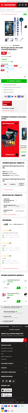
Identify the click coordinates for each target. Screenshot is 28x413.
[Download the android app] (6, 395)
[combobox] (15, 10)
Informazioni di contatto (7, 348)
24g (21, 67)
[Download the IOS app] (6, 390)
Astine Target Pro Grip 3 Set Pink (13, 293)
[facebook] (3, 381)
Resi (2, 353)
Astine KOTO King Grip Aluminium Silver (13, 280)
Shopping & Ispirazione (8, 372)
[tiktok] (13, 381)
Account (4, 368)
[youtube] (10, 381)
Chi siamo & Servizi (7, 363)
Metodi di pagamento (6, 356)
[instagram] (6, 381)
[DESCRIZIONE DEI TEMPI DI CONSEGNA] (12, 61)
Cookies (22, 402)
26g (7, 72)
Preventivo (3, 359)
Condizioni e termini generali (7, 402)
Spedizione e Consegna (7, 351)
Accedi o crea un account (8, 110)
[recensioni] (23, 224)
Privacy (17, 402)
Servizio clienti (6, 345)
